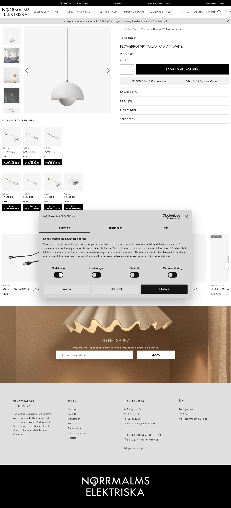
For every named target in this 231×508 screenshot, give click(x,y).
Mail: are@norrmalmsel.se (193, 418)
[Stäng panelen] (187, 216)
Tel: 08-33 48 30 (132, 418)
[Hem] (15, 11)
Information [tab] (115, 227)
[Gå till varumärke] (174, 38)
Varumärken (133, 29)
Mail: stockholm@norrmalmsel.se (141, 423)
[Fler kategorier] (226, 265)
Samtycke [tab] (65, 227)
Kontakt (72, 414)
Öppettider (74, 418)
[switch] (96, 275)
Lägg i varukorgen (11, 162)
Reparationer (75, 428)
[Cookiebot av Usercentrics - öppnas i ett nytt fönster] (165, 216)
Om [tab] (166, 227)
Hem (122, 29)
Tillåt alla (164, 289)
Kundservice (211, 3)
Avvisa (67, 289)
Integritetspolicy (76, 433)
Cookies (72, 437)
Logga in (223, 3)
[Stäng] (228, 21)
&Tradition (145, 29)
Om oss (72, 409)
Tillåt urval (115, 289)
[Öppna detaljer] (228, 92)
